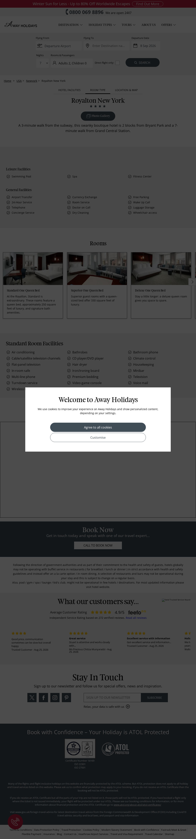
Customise (98, 437)
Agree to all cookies (98, 427)
